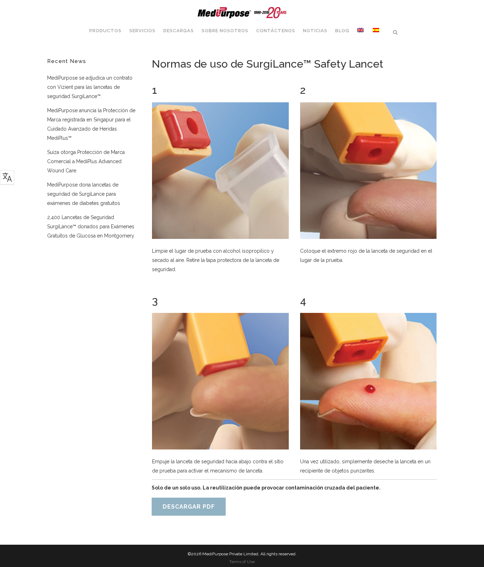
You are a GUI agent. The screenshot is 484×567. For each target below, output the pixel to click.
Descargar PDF (189, 506)
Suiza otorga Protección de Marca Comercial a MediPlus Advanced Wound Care (86, 161)
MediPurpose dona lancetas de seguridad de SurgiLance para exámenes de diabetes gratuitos (83, 194)
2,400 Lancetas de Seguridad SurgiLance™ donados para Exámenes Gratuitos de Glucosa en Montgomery (90, 226)
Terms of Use (242, 561)
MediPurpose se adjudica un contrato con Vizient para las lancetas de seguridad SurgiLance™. (90, 87)
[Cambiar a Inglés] (361, 31)
